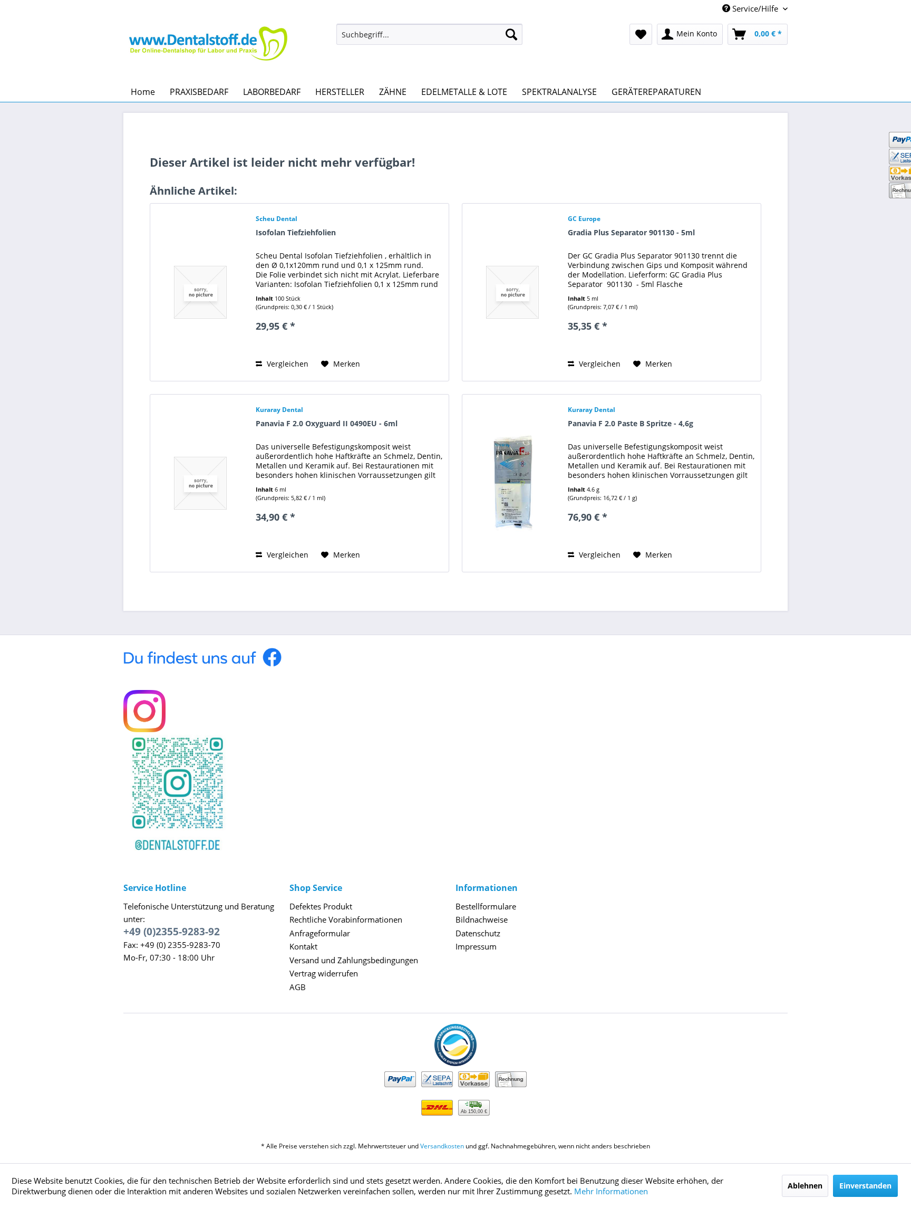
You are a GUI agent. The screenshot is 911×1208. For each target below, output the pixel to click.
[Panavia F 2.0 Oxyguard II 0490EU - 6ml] (200, 483)
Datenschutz (478, 933)
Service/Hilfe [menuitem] (755, 8)
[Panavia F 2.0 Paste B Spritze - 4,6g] (512, 483)
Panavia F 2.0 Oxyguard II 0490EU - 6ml (327, 423)
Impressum (476, 946)
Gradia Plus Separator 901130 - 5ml (631, 232)
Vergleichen (286, 364)
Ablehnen (805, 1186)
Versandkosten (442, 1146)
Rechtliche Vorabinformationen (345, 919)
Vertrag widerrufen (323, 973)
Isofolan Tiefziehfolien (296, 232)
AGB (297, 987)
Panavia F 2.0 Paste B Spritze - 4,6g (630, 423)
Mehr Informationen (611, 1191)
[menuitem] (429, 34)
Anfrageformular (319, 933)
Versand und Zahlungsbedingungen (353, 960)
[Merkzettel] (640, 34)
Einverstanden (865, 1186)
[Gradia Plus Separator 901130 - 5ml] (512, 292)
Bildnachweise (482, 919)
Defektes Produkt (320, 906)
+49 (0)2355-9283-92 (171, 931)
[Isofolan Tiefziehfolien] (200, 292)
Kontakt (303, 946)
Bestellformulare (486, 906)
